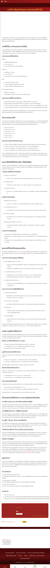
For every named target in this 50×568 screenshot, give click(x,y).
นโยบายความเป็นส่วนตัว (21, 552)
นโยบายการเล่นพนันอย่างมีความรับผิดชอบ (36, 552)
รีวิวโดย (13, 521)
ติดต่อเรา (26, 555)
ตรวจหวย (25, 562)
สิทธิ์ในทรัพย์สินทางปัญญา (11, 555)
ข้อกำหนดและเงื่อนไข (9, 552)
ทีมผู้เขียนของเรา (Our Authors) (37, 555)
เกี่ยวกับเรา (20, 555)
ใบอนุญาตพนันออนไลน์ (25, 558)
